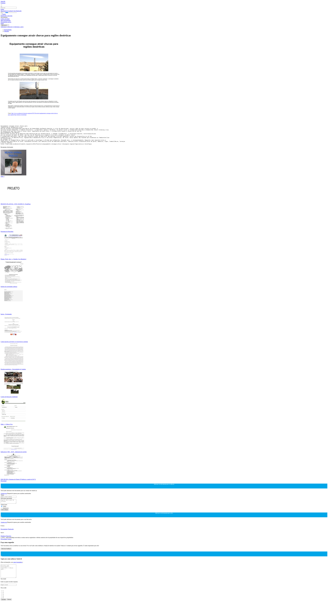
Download (3, 481)
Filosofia (6, 31)
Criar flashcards (17, 11)
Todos (4, 506)
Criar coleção (4, 509)
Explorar (3, 3)
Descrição (6, 498)
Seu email (3, 579)
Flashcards (4, 16)
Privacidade (4, 539)
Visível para (4, 504)
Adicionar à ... (4, 25)
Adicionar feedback (6, 548)
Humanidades (8, 29)
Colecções (9, 16)
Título (2, 495)
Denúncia (3, 536)
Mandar (9, 599)
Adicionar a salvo (18, 27)
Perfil (2, 23)
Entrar (2, 9)
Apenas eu (5, 508)
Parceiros (8, 536)
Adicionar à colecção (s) (7, 27)
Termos (9, 539)
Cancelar (3, 599)
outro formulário (17, 562)
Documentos (4, 529)
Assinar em (4, 493)
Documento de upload (7, 11)
